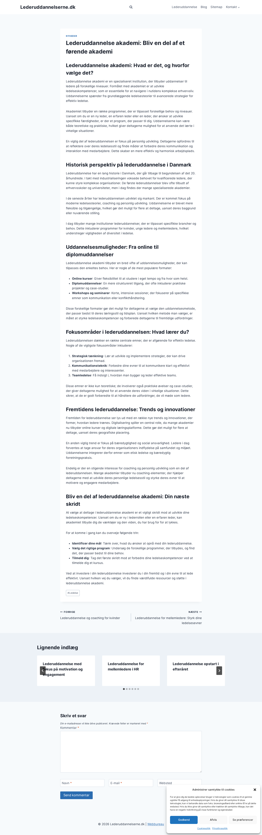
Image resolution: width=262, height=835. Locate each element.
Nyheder (71, 36)
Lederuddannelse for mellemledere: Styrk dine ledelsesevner (168, 618)
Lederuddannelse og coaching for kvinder (90, 615)
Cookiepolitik (203, 828)
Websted (165, 783)
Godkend (184, 819)
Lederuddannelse (184, 7)
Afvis (213, 819)
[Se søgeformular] (131, 7)
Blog (204, 7)
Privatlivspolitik (220, 828)
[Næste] (219, 670)
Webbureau (155, 824)
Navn (67, 783)
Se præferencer (243, 819)
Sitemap (216, 7)
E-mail (116, 783)
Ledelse (73, 592)
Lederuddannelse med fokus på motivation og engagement (63, 669)
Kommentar (69, 728)
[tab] (124, 689)
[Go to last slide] (43, 670)
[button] (255, 789)
